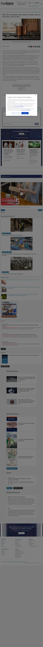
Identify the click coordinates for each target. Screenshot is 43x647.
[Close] (36, 95)
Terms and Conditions (19, 106)
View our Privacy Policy (26, 110)
